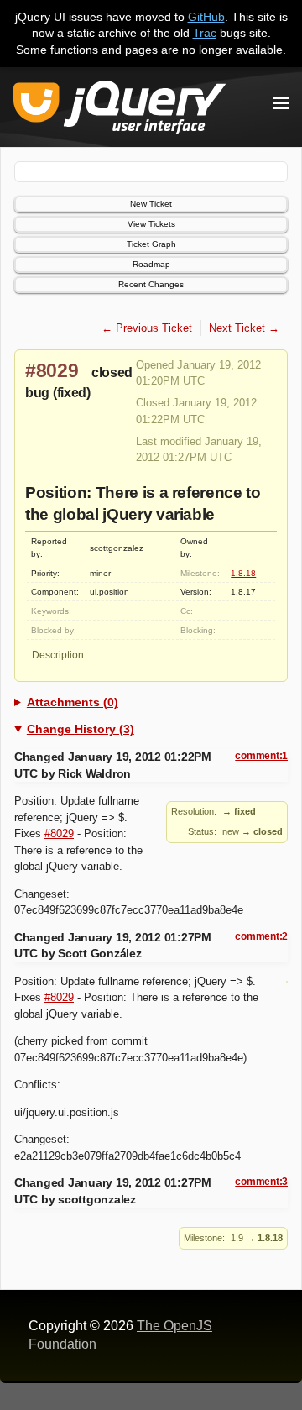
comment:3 (261, 1181)
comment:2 (261, 936)
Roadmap (151, 264)
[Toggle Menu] (281, 103)
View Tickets (151, 223)
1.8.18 (243, 573)
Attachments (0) (72, 702)
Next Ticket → (244, 328)
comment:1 (261, 756)
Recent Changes (151, 284)
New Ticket (151, 203)
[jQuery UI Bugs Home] (119, 110)
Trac (204, 32)
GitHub (206, 17)
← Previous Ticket (147, 328)
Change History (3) (80, 729)
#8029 (52, 370)
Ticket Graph (151, 244)
